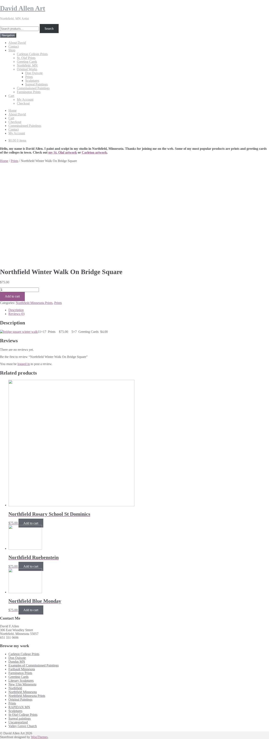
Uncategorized (18, 722)
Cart (11, 96)
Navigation (8, 35)
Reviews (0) (16, 314)
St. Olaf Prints (26, 58)
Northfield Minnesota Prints (34, 303)
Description (16, 310)
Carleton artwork (94, 152)
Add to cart (12, 296)
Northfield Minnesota (22, 692)
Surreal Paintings (36, 84)
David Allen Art (22, 8)
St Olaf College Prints (22, 714)
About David (17, 42)
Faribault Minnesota (21, 669)
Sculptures (32, 80)
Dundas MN (16, 661)
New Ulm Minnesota (22, 684)
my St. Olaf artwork (62, 152)
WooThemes (39, 737)
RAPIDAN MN (19, 707)
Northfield (15, 688)
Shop (11, 50)
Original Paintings (20, 699)
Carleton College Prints (32, 54)
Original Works (27, 69)
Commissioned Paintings (33, 88)
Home (12, 110)
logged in (23, 364)
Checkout (23, 103)
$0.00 (17, 140)
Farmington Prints (29, 92)
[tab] (138, 310)
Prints (29, 77)
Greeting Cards (27, 61)
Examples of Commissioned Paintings (33, 665)
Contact (13, 46)
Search (49, 28)
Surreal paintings (19, 718)
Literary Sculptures (21, 680)
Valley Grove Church (22, 726)
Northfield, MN (27, 65)
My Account (25, 99)
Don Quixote (34, 73)
